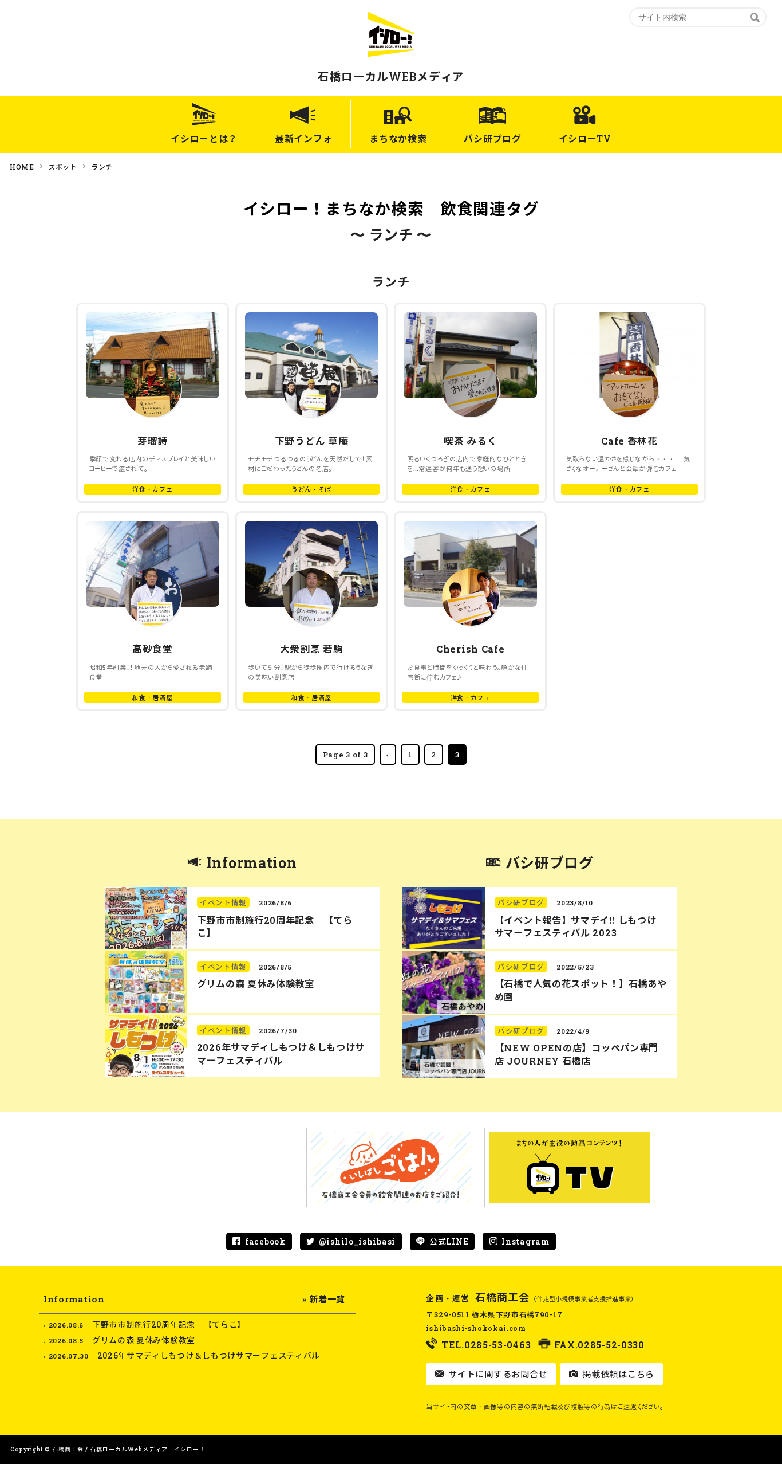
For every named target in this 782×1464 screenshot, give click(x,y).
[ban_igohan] (391, 1167)
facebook (265, 1241)
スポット (62, 166)
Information (252, 862)
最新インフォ (303, 138)
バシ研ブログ (492, 138)
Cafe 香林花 (629, 441)
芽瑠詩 (152, 441)
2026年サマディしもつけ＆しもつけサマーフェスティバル (281, 1053)
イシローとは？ (204, 138)
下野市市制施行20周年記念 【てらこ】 (169, 1324)
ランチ (102, 166)
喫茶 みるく (470, 441)
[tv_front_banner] (569, 1167)
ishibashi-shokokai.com (476, 1328)
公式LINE (448, 1241)
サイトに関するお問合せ (496, 1374)
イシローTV (585, 138)
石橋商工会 (502, 1297)
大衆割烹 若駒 (311, 649)
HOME (22, 166)
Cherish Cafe (470, 649)
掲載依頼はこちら (617, 1374)
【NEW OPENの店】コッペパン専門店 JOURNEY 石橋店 (576, 1054)
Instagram (525, 1241)
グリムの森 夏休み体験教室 (255, 984)
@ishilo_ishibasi (357, 1241)
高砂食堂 (152, 649)
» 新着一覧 (323, 1299)
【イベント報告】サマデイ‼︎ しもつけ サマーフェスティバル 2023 (576, 926)
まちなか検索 (397, 138)
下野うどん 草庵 (312, 441)
